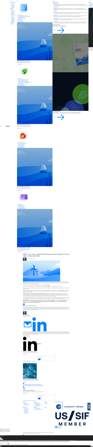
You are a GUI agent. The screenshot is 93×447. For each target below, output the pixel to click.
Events (45, 402)
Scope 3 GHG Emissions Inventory (23, 80)
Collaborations (56, 21)
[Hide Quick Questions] (0, 441)
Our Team (12, 4)
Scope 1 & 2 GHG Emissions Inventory (23, 79)
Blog (45, 407)
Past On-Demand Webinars (38, 409)
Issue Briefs (55, 14)
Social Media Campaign (21, 146)
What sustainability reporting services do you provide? (23, 441)
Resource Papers (56, 7)
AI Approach (24, 433)
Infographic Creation (21, 147)
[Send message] (8, 443)
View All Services (20, 64)
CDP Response (20, 19)
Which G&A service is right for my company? (9, 441)
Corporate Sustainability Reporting (23, 15)
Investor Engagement (21, 206)
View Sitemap (52, 432)
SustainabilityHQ (13, 14)
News (46, 403)
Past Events (91, 4)
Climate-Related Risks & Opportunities (23, 81)
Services (35, 402)
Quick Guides (55, 11)
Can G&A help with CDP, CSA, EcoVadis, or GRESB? (38, 441)
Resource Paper (26, 409)
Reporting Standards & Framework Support (24, 16)
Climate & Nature (19, 78)
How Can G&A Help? (27, 362)
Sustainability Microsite (21, 145)
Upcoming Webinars (37, 408)
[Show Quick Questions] (2, 441)
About (24, 402)
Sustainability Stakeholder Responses (13, 21)
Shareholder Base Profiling (22, 208)
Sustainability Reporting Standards (13, 18)
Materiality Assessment (21, 17)
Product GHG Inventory (21, 84)
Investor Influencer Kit (21, 207)
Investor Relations (19, 204)
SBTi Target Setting (20, 83)
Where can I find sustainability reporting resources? (53, 441)
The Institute (26, 403)
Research (25, 407)
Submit (39, 359)
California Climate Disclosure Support (23, 82)
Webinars (35, 407)
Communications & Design (20, 142)
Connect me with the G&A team (65, 441)
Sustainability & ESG (20, 14)
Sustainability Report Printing (22, 143)
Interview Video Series (21, 144)
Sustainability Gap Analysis (22, 18)
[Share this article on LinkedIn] (30, 343)
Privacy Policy (34, 361)
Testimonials (13, 7)
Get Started (25, 382)
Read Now (54, 30)
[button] (46, 446)
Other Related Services (21, 21)
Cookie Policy (32, 433)
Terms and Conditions (37, 433)
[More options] (0, 438)
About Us (12, 3)
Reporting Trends (56, 3)
